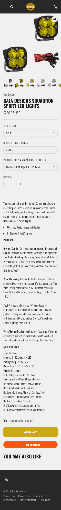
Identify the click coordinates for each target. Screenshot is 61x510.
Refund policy (9, 496)
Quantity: (7, 177)
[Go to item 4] (40, 83)
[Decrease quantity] (8, 184)
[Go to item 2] (19, 83)
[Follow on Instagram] (5, 480)
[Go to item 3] (30, 83)
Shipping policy (9, 499)
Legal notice (45, 499)
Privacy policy (24, 496)
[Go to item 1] (8, 83)
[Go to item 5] (51, 83)
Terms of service (40, 496)
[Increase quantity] (20, 184)
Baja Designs (9, 94)
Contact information (28, 499)
